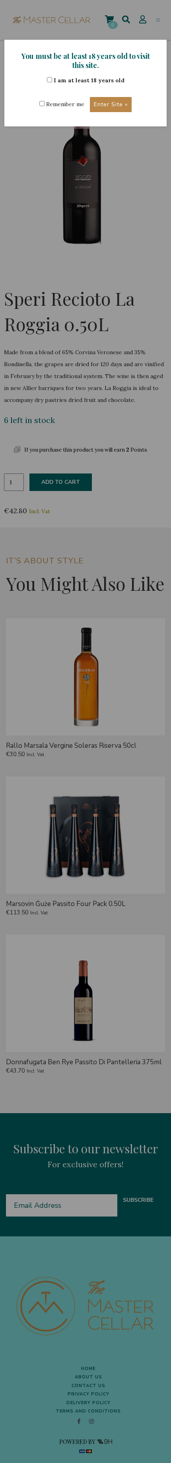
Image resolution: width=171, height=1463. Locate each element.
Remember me (64, 104)
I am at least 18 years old (88, 80)
